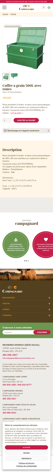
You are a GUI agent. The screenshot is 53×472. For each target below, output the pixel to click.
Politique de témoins (26, 463)
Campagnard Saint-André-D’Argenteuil (21, 419)
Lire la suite (16, 113)
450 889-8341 (9, 412)
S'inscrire (42, 332)
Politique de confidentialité (26, 466)
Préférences (26, 458)
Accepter (26, 447)
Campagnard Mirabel (12, 391)
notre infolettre (38, 1)
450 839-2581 (9, 384)
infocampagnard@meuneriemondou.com (18, 358)
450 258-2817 (10, 354)
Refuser (26, 453)
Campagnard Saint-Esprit (14, 377)
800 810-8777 (25, 384)
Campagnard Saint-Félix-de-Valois (19, 405)
